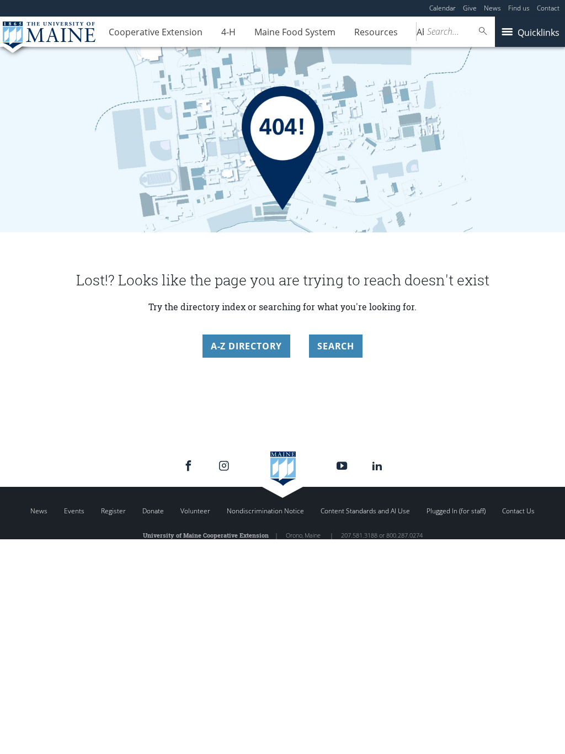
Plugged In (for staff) (456, 511)
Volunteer (195, 511)
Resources (376, 32)
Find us (519, 8)
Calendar (442, 8)
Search (335, 346)
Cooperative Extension (155, 32)
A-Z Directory (246, 346)
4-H (228, 32)
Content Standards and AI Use (365, 511)
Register (113, 511)
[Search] (483, 31)
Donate (153, 511)
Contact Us (518, 511)
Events (74, 511)
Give (470, 8)
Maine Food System (294, 32)
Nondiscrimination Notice (265, 511)
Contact (548, 8)
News (492, 8)
